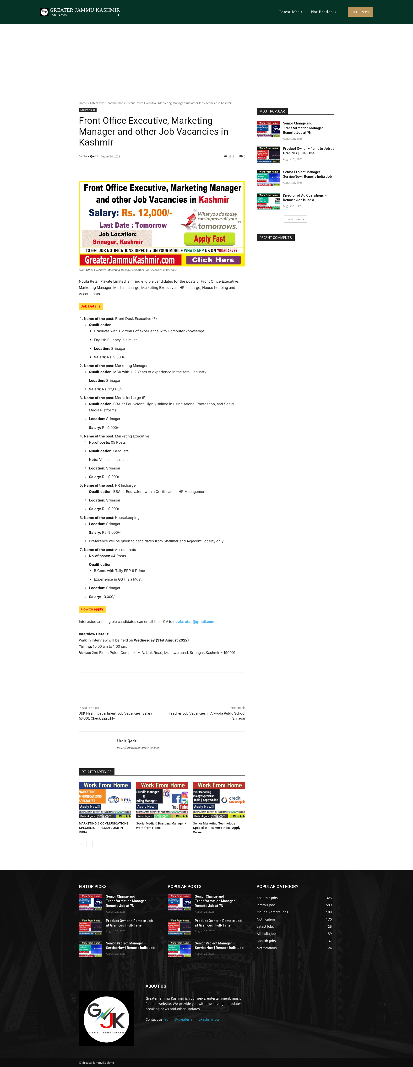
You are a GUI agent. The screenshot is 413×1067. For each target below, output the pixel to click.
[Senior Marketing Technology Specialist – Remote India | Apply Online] (219, 800)
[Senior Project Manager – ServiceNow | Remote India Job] (268, 178)
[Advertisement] (206, 59)
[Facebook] (112, 168)
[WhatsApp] (145, 168)
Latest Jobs (97, 103)
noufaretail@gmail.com (193, 621)
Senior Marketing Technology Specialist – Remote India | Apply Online (216, 828)
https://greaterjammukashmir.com (138, 747)
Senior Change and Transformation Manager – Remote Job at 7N (304, 128)
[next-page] (89, 844)
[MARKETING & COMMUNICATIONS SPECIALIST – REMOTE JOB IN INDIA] (105, 800)
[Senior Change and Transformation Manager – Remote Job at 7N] (268, 129)
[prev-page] (82, 844)
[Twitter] (123, 168)
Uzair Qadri (90, 156)
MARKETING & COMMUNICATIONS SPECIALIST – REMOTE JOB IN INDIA (104, 828)
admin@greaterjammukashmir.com (192, 1019)
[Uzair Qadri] (98, 744)
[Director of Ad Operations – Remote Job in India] (268, 201)
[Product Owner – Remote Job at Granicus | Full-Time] (268, 154)
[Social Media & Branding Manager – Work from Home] (162, 800)
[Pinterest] (134, 168)
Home (83, 103)
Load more (294, 219)
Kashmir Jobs (116, 103)
